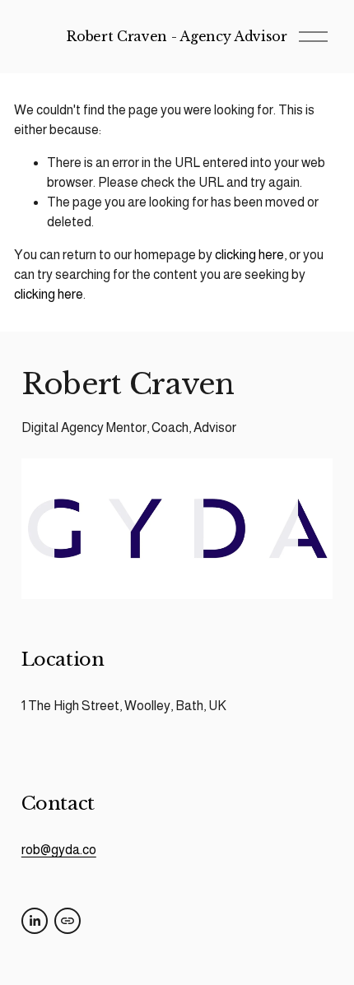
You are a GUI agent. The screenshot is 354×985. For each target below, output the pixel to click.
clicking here (249, 255)
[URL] (67, 921)
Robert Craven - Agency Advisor (176, 36)
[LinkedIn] (34, 921)
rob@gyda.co (58, 850)
